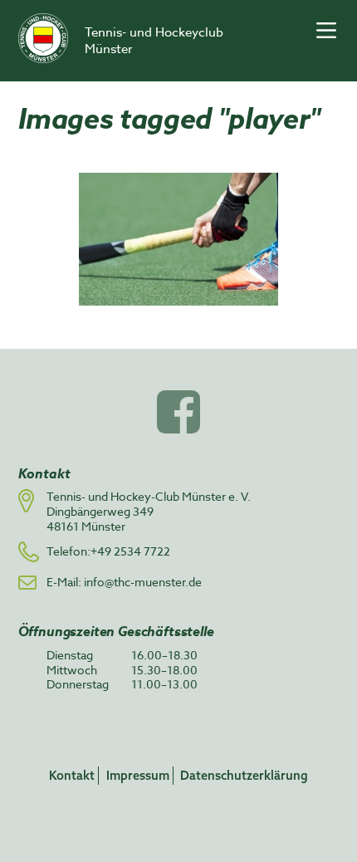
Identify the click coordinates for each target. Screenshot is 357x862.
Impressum (137, 775)
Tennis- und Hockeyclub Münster (154, 40)
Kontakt (72, 775)
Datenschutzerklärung (244, 775)
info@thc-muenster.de (143, 582)
